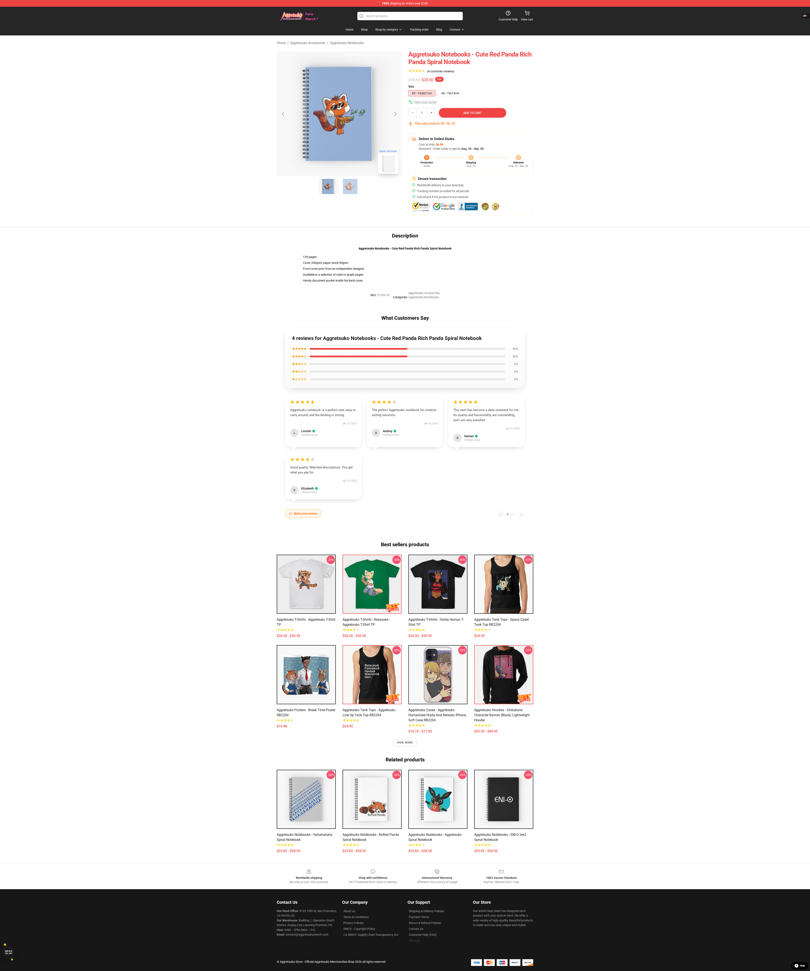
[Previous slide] (283, 113)
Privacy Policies (353, 923)
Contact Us (416, 929)
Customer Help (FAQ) (422, 934)
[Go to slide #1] (328, 186)
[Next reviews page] (521, 514)
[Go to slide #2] (350, 186)
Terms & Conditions (356, 917)
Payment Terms (419, 917)
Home (281, 43)
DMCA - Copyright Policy (359, 929)
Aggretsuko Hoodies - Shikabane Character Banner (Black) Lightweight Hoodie (502, 715)
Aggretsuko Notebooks (347, 43)
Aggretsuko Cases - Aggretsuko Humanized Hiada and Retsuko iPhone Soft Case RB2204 (437, 715)
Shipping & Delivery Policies (426, 911)
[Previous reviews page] (500, 514)
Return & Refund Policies (425, 923)
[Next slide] (395, 113)
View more (405, 742)
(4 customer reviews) (440, 71)
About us (349, 911)
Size (411, 86)
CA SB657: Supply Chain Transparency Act (370, 934)
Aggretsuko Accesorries (307, 43)
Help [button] (802, 965)
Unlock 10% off (8, 952)
